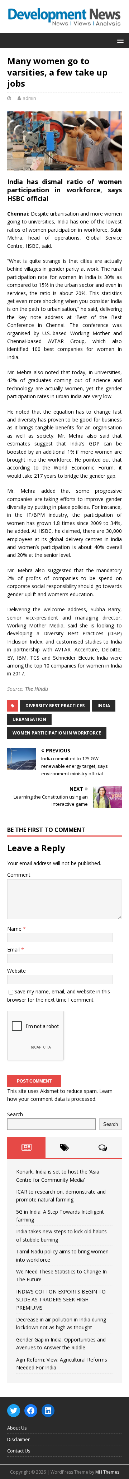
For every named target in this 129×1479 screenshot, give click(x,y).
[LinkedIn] (48, 1410)
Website (16, 970)
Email (14, 949)
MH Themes (107, 1472)
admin (29, 98)
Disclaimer (18, 1439)
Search (15, 1114)
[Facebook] (30, 1410)
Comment (18, 874)
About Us (17, 1428)
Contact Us (18, 1450)
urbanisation (29, 719)
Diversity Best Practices (55, 706)
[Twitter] (13, 1410)
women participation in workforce (57, 733)
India (103, 706)
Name (15, 928)
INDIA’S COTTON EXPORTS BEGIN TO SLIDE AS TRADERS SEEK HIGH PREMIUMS (61, 1299)
